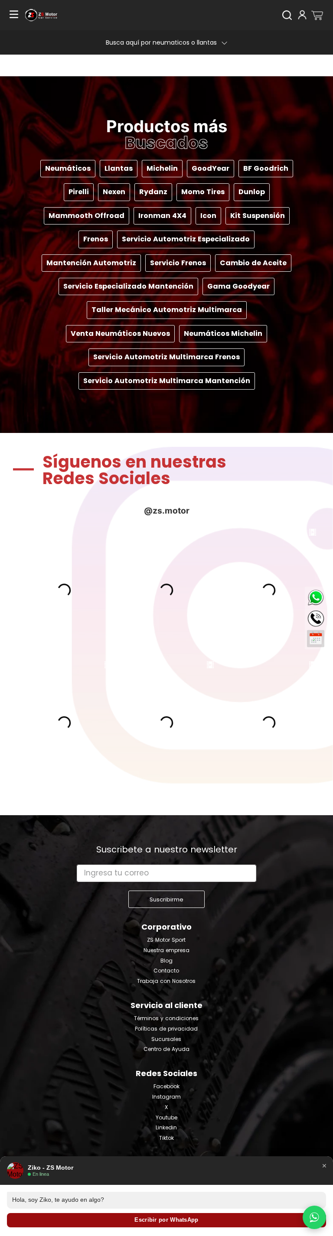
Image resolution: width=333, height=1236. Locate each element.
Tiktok (166, 1138)
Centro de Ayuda (166, 1049)
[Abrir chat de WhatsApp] (314, 1217)
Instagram (166, 1097)
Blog (166, 961)
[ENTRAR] (303, 15)
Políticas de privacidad (166, 1029)
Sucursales (166, 1039)
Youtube (166, 1118)
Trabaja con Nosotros (166, 981)
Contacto (166, 971)
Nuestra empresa (166, 950)
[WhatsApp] (315, 597)
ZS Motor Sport (166, 940)
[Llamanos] (315, 617)
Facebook (166, 1086)
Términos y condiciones (166, 1018)
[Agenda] (315, 638)
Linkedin (166, 1128)
